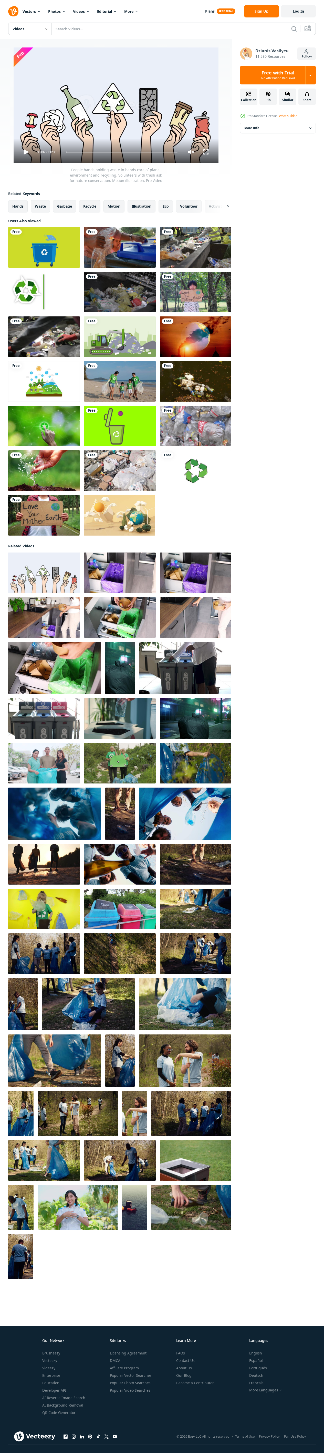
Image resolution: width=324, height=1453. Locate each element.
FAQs (180, 1353)
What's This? (288, 116)
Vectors (29, 11)
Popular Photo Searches (130, 1382)
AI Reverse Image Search (63, 1397)
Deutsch (256, 1375)
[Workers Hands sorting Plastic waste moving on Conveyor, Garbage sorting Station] (195, 247)
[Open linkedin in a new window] (82, 1437)
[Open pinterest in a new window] (90, 1437)
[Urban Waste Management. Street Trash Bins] (120, 909)
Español (256, 1360)
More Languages (263, 1390)
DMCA (115, 1360)
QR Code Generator (59, 1412)
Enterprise (51, 1375)
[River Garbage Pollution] (195, 381)
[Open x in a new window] (106, 1437)
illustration (141, 206)
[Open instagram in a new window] (74, 1437)
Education (50, 1382)
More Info (251, 128)
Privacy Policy (269, 1436)
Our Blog (184, 1375)
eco (166, 206)
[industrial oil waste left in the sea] (134, 1207)
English (255, 1353)
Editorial (104, 11)
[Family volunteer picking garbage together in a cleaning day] (120, 381)
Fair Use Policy (295, 1436)
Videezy (48, 1367)
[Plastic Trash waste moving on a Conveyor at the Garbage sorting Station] (120, 292)
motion (114, 206)
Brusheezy (51, 1353)
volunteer (188, 206)
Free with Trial (278, 75)
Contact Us (185, 1360)
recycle (89, 206)
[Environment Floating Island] (44, 381)
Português (258, 1367)
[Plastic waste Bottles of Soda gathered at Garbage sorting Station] (195, 426)
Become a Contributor (195, 1382)
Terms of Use (245, 1436)
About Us (184, 1367)
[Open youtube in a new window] (115, 1437)
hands (18, 206)
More (128, 11)
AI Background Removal (62, 1405)
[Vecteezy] (13, 11)
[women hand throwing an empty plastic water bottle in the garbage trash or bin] (195, 1160)
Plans (210, 11)
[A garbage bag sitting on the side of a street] (120, 668)
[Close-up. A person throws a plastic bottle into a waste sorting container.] (120, 718)
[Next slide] (223, 206)
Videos (79, 11)
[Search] (294, 29)
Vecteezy (49, 1360)
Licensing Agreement (128, 1353)
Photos (54, 11)
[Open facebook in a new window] (66, 1437)
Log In (298, 11)
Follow (307, 56)
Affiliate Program (124, 1367)
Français (256, 1382)
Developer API (54, 1390)
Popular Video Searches (130, 1390)
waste (40, 206)
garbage (64, 206)
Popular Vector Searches (131, 1375)
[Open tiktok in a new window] (98, 1437)
